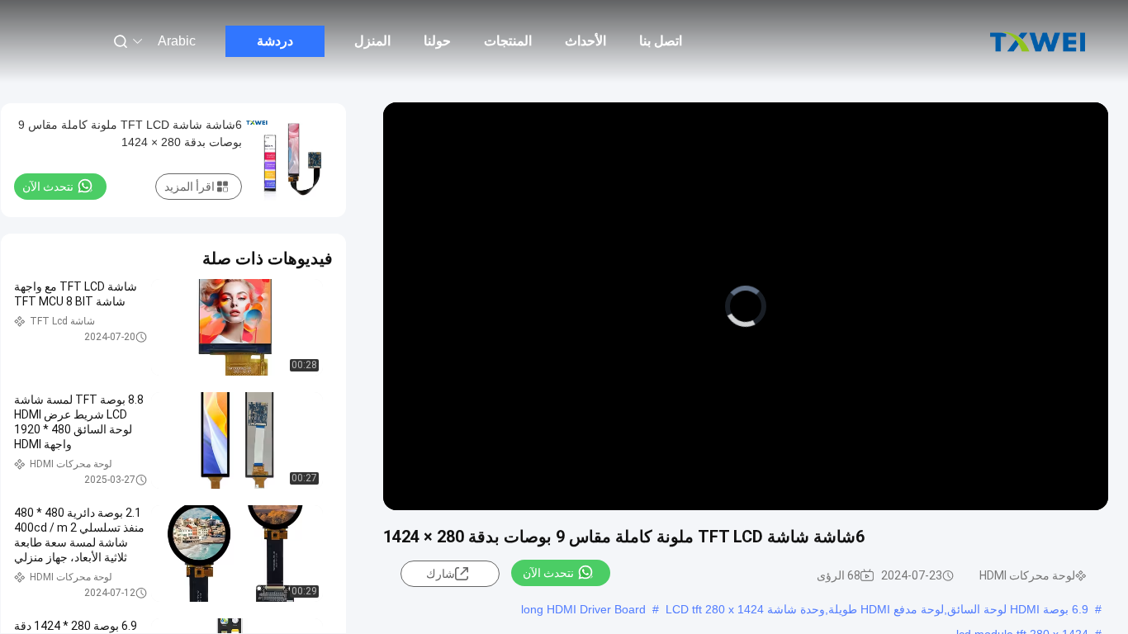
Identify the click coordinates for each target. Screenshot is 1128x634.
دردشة (275, 41)
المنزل (372, 41)
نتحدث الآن (548, 573)
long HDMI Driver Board (583, 609)
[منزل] (1037, 41)
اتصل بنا (660, 41)
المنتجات (508, 41)
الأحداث (585, 41)
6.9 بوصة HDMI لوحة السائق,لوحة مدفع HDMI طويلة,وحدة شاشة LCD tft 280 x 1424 (877, 609)
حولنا (437, 41)
